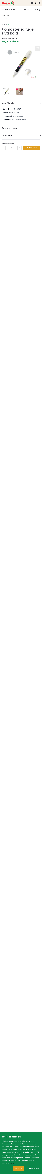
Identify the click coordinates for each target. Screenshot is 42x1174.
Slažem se (18, 1168)
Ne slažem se (34, 1168)
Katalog (36, 9)
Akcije (26, 9)
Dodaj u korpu (32, 148)
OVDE (12, 1163)
